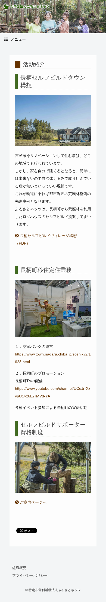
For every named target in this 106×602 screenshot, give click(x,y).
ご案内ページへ (32, 502)
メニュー (18, 39)
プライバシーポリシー (30, 575)
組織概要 (19, 568)
